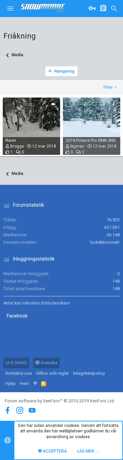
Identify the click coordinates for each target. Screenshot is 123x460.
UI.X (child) (16, 362)
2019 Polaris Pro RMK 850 (90, 140)
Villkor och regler (52, 373)
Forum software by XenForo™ (60, 400)
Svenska (48, 362)
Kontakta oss (18, 373)
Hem (24, 383)
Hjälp (10, 383)
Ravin (10, 140)
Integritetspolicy (89, 373)
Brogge (17, 146)
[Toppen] (35, 384)
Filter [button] (108, 87)
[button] (10, 8)
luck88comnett (105, 242)
